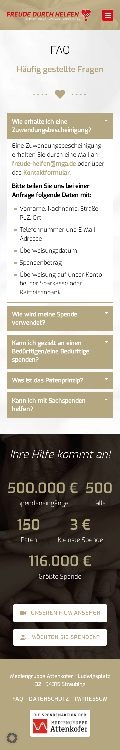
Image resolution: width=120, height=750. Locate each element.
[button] (107, 15)
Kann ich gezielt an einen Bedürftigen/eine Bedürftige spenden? (50, 351)
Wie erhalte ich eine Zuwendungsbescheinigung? (51, 126)
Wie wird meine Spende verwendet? (44, 318)
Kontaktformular (46, 173)
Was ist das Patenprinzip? (47, 380)
